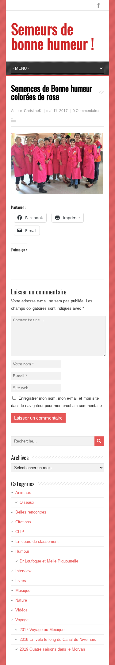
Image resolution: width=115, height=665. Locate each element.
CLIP (19, 531)
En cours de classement (37, 541)
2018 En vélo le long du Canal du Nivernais (58, 639)
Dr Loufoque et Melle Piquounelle (49, 561)
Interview (23, 571)
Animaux (23, 492)
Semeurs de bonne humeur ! (52, 36)
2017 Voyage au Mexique (42, 629)
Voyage (22, 620)
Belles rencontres (30, 512)
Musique (22, 590)
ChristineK (32, 111)
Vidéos (21, 610)
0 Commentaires (86, 111)
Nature (21, 600)
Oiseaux (27, 502)
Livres (20, 580)
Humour (22, 551)
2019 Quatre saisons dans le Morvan (52, 649)
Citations (23, 522)
